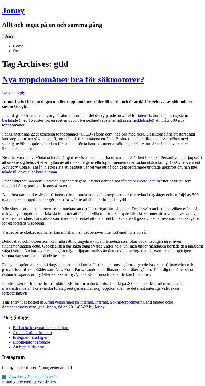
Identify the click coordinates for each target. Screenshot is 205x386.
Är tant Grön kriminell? (32, 332)
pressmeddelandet (138, 120)
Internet (101, 302)
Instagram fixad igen (30, 337)
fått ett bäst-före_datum (140, 181)
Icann (42, 115)
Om (16, 51)
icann (51, 307)
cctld (169, 302)
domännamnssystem (19, 307)
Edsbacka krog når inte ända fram (41, 327)
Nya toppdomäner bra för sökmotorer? (73, 79)
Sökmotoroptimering (127, 302)
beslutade (10, 120)
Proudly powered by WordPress (29, 381)
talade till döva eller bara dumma (29, 172)
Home (18, 46)
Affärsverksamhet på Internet (68, 302)
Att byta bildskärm (28, 347)
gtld (41, 307)
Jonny (13, 10)
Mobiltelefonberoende (31, 342)
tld (60, 307)
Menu (8, 37)
